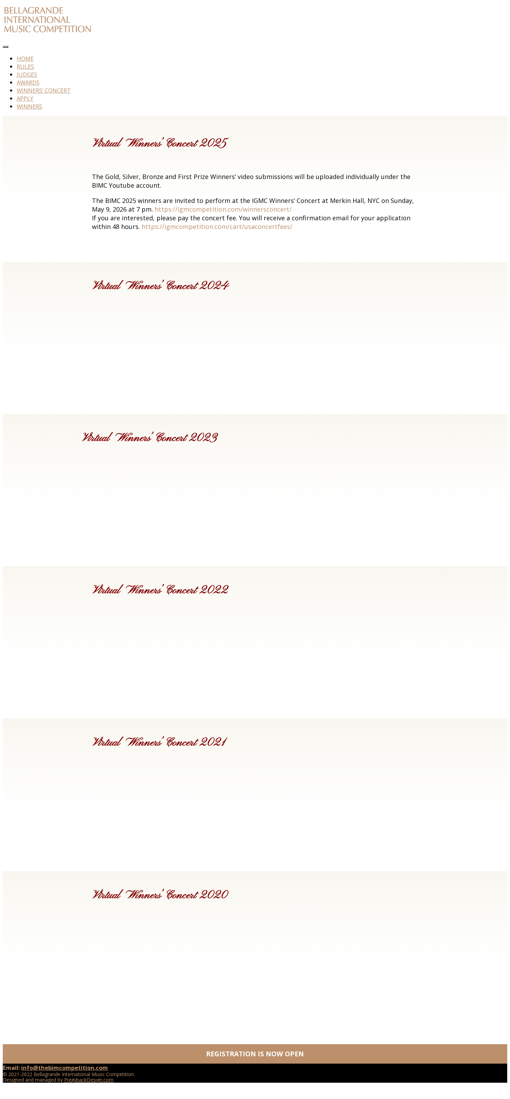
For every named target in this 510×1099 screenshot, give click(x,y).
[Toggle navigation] (5, 47)
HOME (25, 58)
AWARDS (28, 82)
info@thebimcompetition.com (64, 1068)
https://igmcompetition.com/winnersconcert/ (223, 209)
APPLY (25, 98)
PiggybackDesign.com (88, 1079)
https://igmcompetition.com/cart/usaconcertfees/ (217, 226)
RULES (25, 66)
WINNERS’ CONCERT (44, 90)
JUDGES (27, 74)
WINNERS (29, 106)
